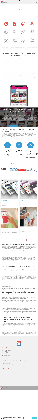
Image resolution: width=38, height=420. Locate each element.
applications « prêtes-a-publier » (23, 77)
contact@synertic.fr (7, 355)
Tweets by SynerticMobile (6, 369)
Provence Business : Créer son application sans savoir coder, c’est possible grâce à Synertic (16, 366)
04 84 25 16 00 (6, 353)
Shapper (11, 77)
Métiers (3, 230)
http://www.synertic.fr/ (7, 356)
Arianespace (4, 200)
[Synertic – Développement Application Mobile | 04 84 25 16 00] (3, 387)
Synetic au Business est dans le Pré (7, 364)
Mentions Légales (21, 388)
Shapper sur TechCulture (6, 363)
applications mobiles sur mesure (12, 76)
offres (17, 63)
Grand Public (23, 229)
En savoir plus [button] (25, 418)
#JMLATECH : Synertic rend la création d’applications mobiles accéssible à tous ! (14, 360)
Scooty (22, 200)
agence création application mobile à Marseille (23, 73)
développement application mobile (10, 62)
